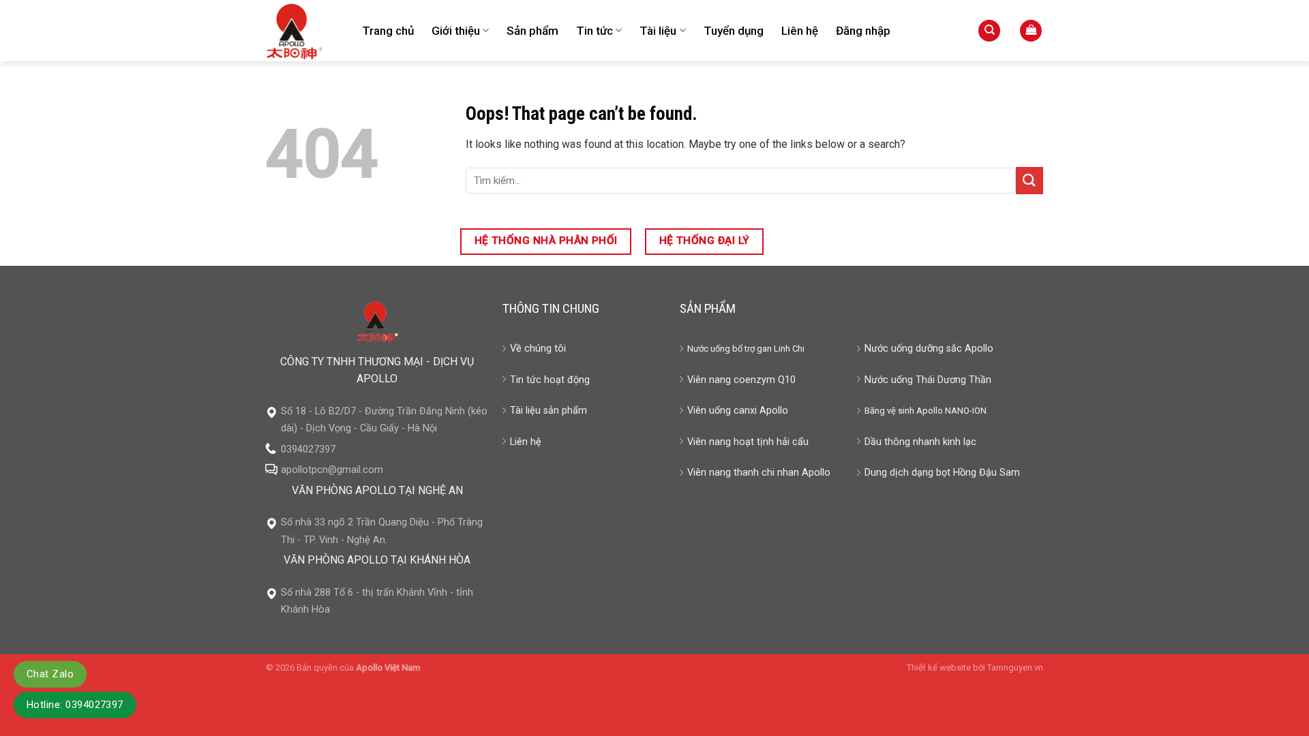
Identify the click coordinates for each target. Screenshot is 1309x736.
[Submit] (1029, 180)
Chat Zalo (50, 674)
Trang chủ (388, 30)
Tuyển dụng (734, 30)
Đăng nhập (863, 30)
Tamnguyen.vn (1015, 667)
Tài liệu (658, 30)
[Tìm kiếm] (989, 31)
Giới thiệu (456, 30)
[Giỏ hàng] (1031, 31)
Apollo (929, 410)
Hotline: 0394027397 (75, 705)
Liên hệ (799, 30)
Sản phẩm (532, 30)
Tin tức (594, 30)
